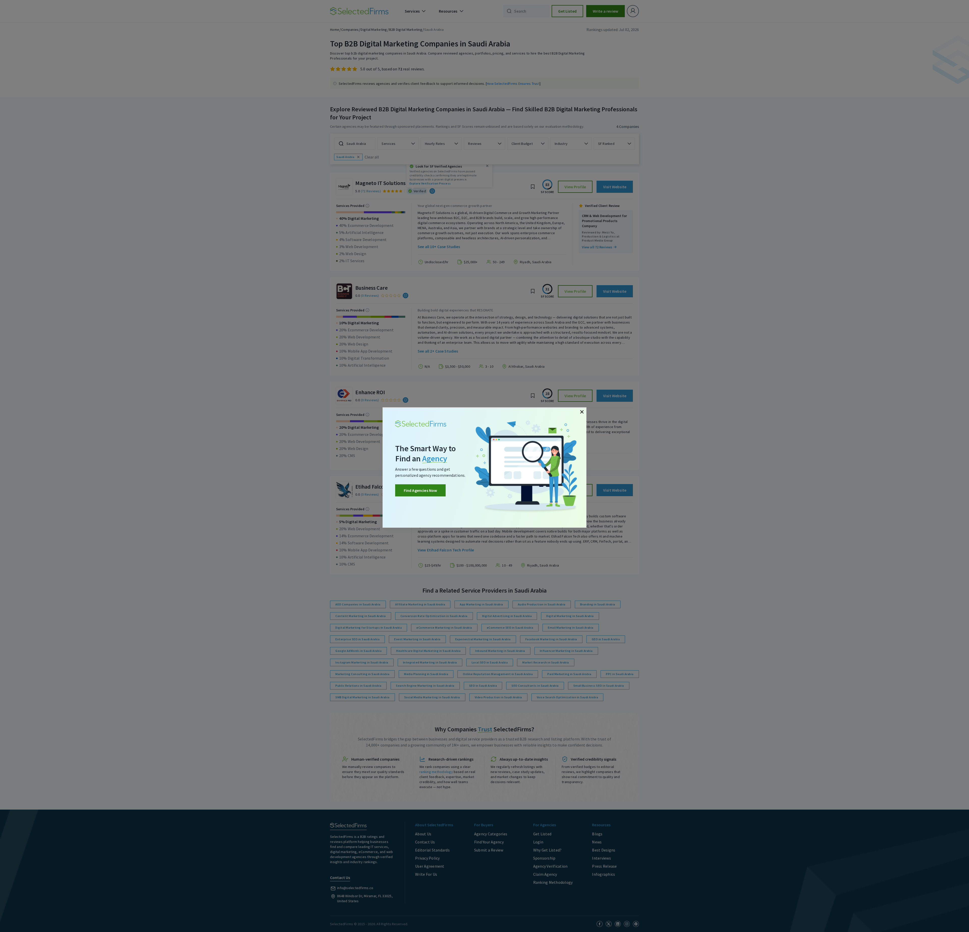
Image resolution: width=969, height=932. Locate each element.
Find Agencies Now (420, 490)
